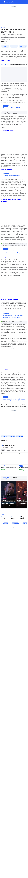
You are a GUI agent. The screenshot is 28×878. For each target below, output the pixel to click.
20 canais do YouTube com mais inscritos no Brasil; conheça (13, 252)
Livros (25, 450)
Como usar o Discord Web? (11, 108)
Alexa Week (14, 450)
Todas (3, 450)
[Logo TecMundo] (9, 2)
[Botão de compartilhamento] (5, 46)
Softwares (8, 450)
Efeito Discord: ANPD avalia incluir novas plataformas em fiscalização (14, 400)
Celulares (20, 450)
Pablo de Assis (4, 41)
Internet (3, 27)
